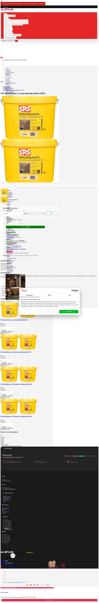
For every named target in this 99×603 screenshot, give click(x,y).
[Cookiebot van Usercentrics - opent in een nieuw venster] (72, 291)
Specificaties (6, 255)
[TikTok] (5, 579)
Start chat (8, 239)
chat (16, 237)
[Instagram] (5, 574)
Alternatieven (27, 255)
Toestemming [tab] (29, 295)
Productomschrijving (17, 255)
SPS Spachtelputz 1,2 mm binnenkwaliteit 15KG (14, 320)
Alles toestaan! (68, 311)
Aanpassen (48, 311)
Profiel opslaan (49, 600)
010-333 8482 (11, 237)
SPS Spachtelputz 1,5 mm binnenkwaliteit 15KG (13, 90)
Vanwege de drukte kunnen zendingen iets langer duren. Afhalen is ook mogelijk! (23, 3)
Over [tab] (70, 295)
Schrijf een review (4, 444)
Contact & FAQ (9, 249)
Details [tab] (49, 295)
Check (51, 213)
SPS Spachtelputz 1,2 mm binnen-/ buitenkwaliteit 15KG (16, 384)
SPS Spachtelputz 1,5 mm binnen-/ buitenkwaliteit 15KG (16, 416)
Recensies (35, 255)
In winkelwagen (24, 227)
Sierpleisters (5, 88)
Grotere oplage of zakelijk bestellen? (13, 246)
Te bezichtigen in (19, 249)
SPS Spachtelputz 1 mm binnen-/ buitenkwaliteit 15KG (16, 352)
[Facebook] (5, 572)
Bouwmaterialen (6, 86)
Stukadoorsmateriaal (7, 87)
